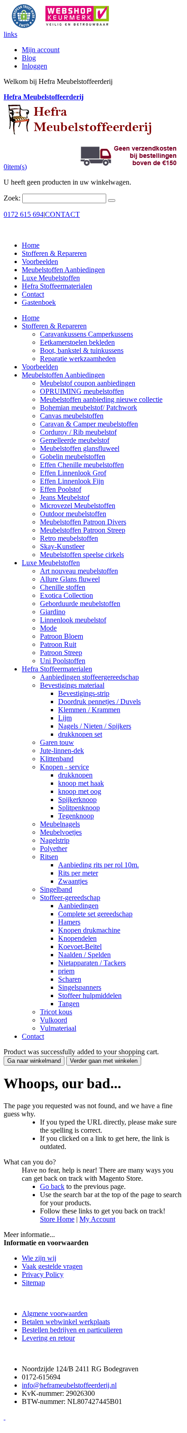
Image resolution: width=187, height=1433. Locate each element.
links (10, 34)
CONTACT (62, 214)
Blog (29, 58)
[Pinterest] (4, 1417)
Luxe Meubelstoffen (51, 278)
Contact (33, 294)
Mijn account (40, 50)
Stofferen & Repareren (54, 253)
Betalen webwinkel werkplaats (66, 1321)
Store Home (57, 1219)
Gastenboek (39, 302)
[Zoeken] (111, 200)
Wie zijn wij (39, 1258)
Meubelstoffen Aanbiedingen (63, 270)
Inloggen (34, 66)
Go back (52, 1186)
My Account (97, 1219)
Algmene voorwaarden (55, 1313)
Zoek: (12, 198)
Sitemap (33, 1282)
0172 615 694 (24, 214)
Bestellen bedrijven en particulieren (72, 1330)
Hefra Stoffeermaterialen (57, 286)
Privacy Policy (43, 1274)
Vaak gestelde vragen (52, 1266)
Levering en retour (48, 1338)
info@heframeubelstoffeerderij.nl (69, 1385)
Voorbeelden (40, 261)
